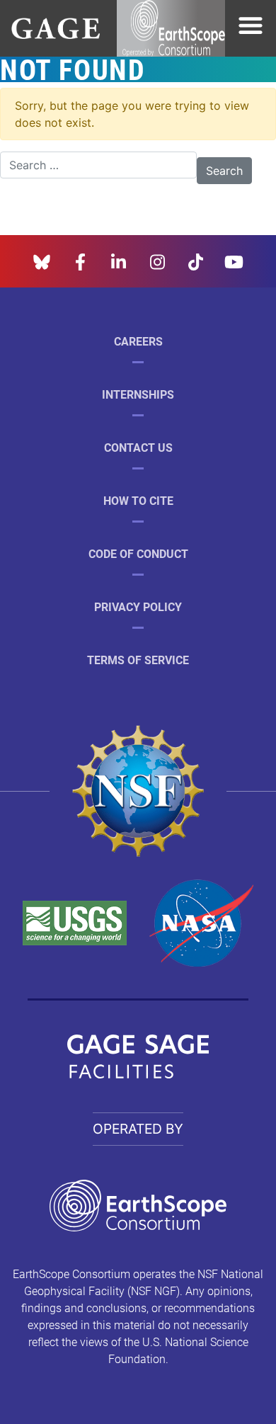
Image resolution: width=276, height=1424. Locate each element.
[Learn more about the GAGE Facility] (55, 26)
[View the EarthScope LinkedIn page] (118, 260)
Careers (138, 341)
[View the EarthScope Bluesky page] (41, 260)
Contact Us (138, 447)
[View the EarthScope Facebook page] (80, 260)
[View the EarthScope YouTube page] (233, 260)
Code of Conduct (138, 553)
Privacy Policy (138, 606)
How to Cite (138, 500)
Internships (138, 394)
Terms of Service (138, 659)
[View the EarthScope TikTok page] (195, 260)
